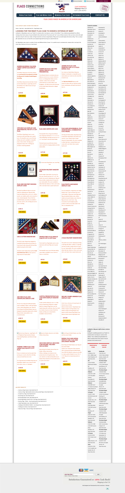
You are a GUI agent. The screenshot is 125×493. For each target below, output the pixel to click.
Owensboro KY (102, 312)
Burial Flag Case (21, 395)
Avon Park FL (90, 66)
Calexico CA (90, 213)
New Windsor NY (102, 271)
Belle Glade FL (91, 79)
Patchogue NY (102, 230)
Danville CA (90, 241)
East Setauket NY (102, 92)
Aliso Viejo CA (91, 137)
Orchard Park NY (102, 226)
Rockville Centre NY (103, 256)
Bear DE (89, 111)
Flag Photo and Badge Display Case (70, 185)
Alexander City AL (91, 29)
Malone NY (101, 172)
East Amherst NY (102, 87)
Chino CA (90, 185)
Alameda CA (90, 133)
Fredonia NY (101, 105)
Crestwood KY (102, 288)
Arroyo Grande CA (92, 42)
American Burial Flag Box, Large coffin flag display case (26, 68)
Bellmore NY (101, 72)
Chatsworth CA (91, 189)
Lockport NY (101, 182)
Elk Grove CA (90, 238)
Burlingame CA (91, 174)
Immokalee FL (102, 33)
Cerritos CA (90, 191)
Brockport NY (102, 81)
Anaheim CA (90, 143)
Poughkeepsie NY (102, 247)
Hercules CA (90, 288)
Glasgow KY (101, 297)
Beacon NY (101, 68)
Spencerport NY (102, 197)
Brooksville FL (91, 90)
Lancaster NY (101, 191)
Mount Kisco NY (102, 141)
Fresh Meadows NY (103, 107)
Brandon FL (90, 89)
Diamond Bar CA (91, 249)
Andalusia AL (90, 38)
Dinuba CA (90, 161)
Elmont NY (101, 96)
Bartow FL (90, 77)
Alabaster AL (90, 27)
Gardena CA (90, 260)
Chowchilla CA (91, 182)
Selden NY (101, 262)
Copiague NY (101, 122)
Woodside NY (102, 212)
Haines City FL (102, 44)
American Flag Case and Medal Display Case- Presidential (48, 70)
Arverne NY (101, 51)
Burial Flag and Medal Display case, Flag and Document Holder (70, 340)
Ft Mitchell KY (102, 295)
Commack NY (101, 120)
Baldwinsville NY (102, 61)
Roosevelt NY (101, 258)
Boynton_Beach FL (92, 85)
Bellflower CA (91, 159)
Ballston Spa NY (102, 63)
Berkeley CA (90, 163)
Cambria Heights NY (103, 85)
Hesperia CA (90, 292)
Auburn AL (90, 128)
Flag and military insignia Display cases (26, 185)
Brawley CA (90, 150)
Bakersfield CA (91, 144)
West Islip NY (101, 206)
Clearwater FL (91, 100)
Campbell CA (90, 210)
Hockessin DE (91, 109)
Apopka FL (90, 74)
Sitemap (107, 485)
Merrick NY (101, 150)
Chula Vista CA (91, 180)
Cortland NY (101, 130)
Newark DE (90, 107)
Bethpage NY (101, 74)
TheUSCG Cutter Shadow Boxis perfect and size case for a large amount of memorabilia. (27, 252)
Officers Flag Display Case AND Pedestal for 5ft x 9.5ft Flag (27, 129)
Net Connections (101, 485)
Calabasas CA (90, 215)
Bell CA (89, 156)
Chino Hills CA (91, 184)
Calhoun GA (90, 55)
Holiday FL (90, 305)
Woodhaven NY (102, 210)
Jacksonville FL (102, 40)
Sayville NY (101, 260)
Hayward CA (90, 282)
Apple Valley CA (91, 130)
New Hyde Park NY (103, 266)
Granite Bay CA (91, 269)
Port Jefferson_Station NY (102, 239)
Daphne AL (90, 117)
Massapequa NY (102, 161)
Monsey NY (101, 143)
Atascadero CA (91, 31)
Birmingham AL (91, 178)
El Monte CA (90, 232)
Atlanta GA (90, 61)
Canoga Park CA (91, 208)
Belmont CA (90, 158)
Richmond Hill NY (102, 252)
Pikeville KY (101, 314)
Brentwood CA (91, 169)
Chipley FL (90, 98)
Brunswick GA (91, 57)
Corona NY (101, 128)
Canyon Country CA (92, 206)
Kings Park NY (102, 193)
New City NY (101, 280)
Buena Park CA (91, 171)
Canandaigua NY (102, 113)
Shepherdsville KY (102, 318)
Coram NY (101, 124)
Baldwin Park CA (91, 167)
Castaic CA (90, 198)
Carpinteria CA (91, 200)
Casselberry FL (91, 96)
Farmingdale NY (102, 100)
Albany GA (90, 48)
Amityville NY (101, 48)
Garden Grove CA (91, 258)
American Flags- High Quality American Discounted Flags (31, 392)
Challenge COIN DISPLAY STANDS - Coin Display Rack (29, 405)
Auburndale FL (91, 68)
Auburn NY (101, 55)
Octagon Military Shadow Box (49, 170)
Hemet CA (90, 286)
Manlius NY (101, 163)
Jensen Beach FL (102, 42)
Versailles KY (101, 320)
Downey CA (90, 219)
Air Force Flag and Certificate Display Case (25, 297)
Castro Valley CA (91, 197)
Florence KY (101, 292)
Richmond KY (102, 316)
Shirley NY (101, 264)
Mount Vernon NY (103, 139)
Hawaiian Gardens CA (92, 279)
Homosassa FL (102, 29)
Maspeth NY (101, 165)
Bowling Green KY (102, 284)
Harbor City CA (91, 277)
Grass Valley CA (91, 271)
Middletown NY (102, 146)
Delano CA (90, 245)
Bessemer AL (90, 176)
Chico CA (90, 187)
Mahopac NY (101, 174)
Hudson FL (101, 31)
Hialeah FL (90, 301)
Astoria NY (101, 53)
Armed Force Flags (22, 393)
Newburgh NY (102, 275)
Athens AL (90, 124)
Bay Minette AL (91, 113)
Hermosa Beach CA (92, 293)
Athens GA (90, 63)
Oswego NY (101, 228)
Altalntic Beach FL (91, 70)
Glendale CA (90, 264)
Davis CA (89, 243)
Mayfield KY (101, 306)
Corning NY (101, 126)
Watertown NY (102, 202)
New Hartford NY (102, 279)
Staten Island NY (102, 198)
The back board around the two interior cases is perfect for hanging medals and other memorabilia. (49, 145)
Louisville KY (101, 305)
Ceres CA (90, 193)
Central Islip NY (102, 115)
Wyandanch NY (102, 213)
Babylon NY (101, 57)
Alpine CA (90, 139)
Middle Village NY (102, 148)
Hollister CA (90, 297)
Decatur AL (90, 118)
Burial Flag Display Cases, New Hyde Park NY (28, 397)
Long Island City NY (103, 178)
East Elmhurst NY (102, 89)
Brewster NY (101, 79)
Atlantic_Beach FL (91, 76)
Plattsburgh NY (102, 236)
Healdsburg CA (91, 284)
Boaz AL (89, 115)
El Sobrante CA (91, 236)
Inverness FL (101, 35)
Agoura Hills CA (91, 131)
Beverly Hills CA (91, 165)
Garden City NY (102, 109)
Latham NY (101, 189)
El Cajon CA (90, 225)
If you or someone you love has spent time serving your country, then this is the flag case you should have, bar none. (26, 355)
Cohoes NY (101, 118)
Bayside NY (101, 66)
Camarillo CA (90, 212)
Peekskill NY (101, 232)
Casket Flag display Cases (23, 403)
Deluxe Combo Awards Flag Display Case (72, 297)
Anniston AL (90, 44)
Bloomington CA (91, 146)
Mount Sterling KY (103, 308)
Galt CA (89, 256)
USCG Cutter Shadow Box (26, 237)
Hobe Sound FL (91, 303)
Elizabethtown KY (102, 290)
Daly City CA (90, 252)
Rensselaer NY (102, 251)
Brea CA (89, 152)
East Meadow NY (102, 90)
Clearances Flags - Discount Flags (25, 408)
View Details (22, 95)
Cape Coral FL (91, 94)
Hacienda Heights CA (92, 273)
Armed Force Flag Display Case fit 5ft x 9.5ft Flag (48, 237)
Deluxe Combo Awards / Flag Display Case (71, 306)
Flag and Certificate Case (48, 129)
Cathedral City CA (91, 195)
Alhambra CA (91, 135)
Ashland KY (101, 282)
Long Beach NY (102, 180)
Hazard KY (101, 299)
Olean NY (101, 225)
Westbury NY (101, 208)
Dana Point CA (91, 251)
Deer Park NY (101, 135)
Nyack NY (101, 219)
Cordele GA (90, 51)
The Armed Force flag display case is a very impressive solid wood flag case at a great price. (49, 245)
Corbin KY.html (102, 286)
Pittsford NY (101, 234)
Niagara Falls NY (102, 277)
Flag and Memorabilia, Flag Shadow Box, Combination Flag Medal (72, 130)
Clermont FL (90, 102)
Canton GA (90, 53)
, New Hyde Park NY (42, 399)
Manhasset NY (102, 169)
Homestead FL (102, 27)
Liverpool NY (101, 185)
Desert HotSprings (92, 247)
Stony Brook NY (102, 200)
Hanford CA (90, 295)
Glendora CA (90, 266)
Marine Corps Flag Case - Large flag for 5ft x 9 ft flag (26, 348)
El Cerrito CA (90, 228)
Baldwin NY (101, 59)
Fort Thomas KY (102, 293)
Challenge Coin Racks (23, 406)
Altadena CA (90, 141)
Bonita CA (90, 148)
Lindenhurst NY (102, 187)
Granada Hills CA (91, 254)
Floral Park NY (102, 102)
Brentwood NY (102, 77)
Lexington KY (101, 303)
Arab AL (89, 36)
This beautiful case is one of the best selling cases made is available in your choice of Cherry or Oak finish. (49, 252)
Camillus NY (101, 111)
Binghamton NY (102, 76)
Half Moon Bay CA (92, 275)
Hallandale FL (90, 299)
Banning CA (90, 154)
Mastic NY (101, 154)
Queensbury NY (102, 249)
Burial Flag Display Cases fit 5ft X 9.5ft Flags (28, 399)
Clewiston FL (90, 104)
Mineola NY (101, 144)
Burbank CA (90, 172)
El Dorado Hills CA (92, 230)
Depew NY (101, 137)
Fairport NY (101, 98)
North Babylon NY (103, 195)
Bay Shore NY (102, 64)
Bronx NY (101, 83)
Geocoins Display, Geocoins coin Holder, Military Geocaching (49, 344)
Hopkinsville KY (102, 301)
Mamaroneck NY (102, 171)
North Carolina (91, 120)
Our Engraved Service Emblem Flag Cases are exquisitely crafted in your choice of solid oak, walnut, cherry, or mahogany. (27, 362)
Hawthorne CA (91, 280)
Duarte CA (90, 221)
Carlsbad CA (90, 204)
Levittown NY (101, 184)
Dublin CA (90, 223)
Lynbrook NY (101, 176)
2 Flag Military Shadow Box (72, 238)
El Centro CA (90, 226)
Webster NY (101, 204)
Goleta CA (90, 267)
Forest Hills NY (102, 104)
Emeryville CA (91, 239)
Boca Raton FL (91, 81)
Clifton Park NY (102, 117)
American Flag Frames (23, 390)
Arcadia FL (90, 72)
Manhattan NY (102, 167)
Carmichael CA (91, 202)
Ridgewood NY (102, 254)
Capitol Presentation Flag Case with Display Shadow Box (49, 298)
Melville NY (101, 152)
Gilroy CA (90, 262)
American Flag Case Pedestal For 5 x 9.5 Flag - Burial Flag (71, 67)
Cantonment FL (91, 92)
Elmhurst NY (101, 94)
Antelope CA (90, 40)
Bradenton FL (91, 87)
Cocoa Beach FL (91, 105)
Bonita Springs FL (91, 83)
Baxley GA (90, 59)
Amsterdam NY (102, 50)
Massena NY (101, 156)
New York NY (101, 273)
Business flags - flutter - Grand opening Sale (28, 401)
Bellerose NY (101, 70)
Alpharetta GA (91, 46)
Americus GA (90, 64)
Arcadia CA (90, 35)
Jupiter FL (101, 46)
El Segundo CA (91, 234)
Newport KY (101, 310)
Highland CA (90, 290)
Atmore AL (90, 126)
